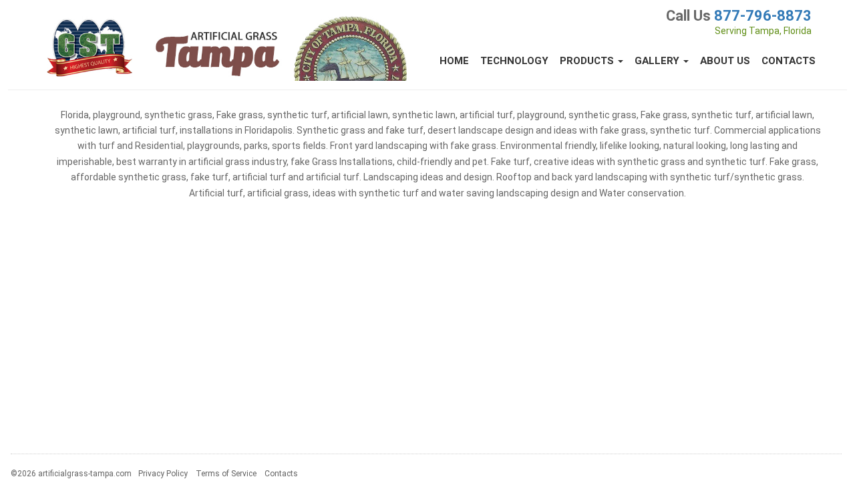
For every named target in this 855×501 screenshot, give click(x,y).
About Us (725, 60)
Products (588, 60)
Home (454, 60)
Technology (514, 60)
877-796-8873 (763, 15)
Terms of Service (226, 473)
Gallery (658, 60)
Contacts (788, 60)
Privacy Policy (163, 473)
